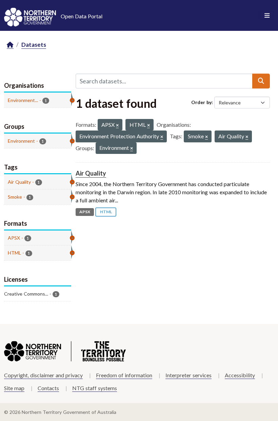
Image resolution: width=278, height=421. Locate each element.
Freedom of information (124, 375)
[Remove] (117, 125)
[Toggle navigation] (267, 15)
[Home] (10, 45)
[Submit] (261, 81)
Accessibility (240, 375)
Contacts (48, 388)
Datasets (33, 44)
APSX (84, 211)
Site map (14, 388)
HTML (106, 211)
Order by (201, 102)
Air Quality (91, 173)
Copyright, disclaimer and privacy (43, 375)
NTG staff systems (94, 388)
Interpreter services (188, 375)
